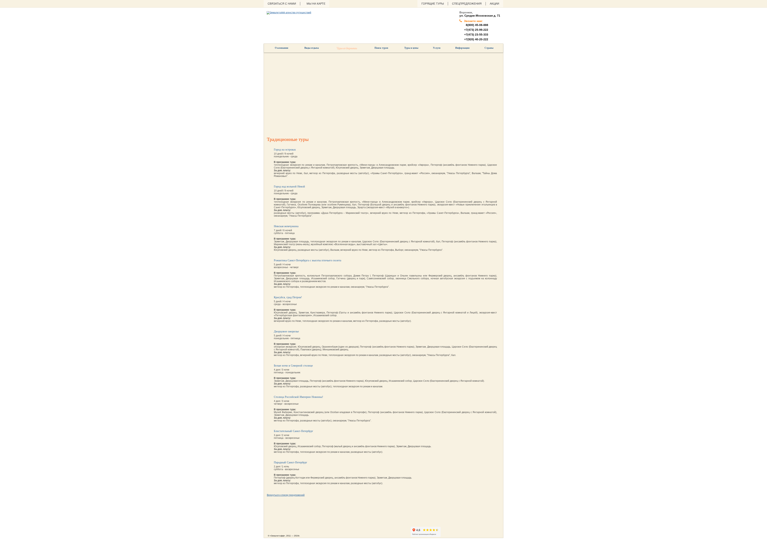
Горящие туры (432, 3)
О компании (281, 48)
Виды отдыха (311, 48)
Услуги (436, 48)
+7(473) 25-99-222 (476, 29)
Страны (489, 48)
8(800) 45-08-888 (476, 25)
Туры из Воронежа (347, 48)
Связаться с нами (282, 3)
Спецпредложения (467, 3)
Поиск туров (381, 48)
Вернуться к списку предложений (286, 495)
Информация (462, 48)
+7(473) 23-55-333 (476, 34)
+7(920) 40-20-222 (476, 39)
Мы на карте (316, 3)
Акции (494, 3)
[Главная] (289, 12)
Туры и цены (411, 48)
